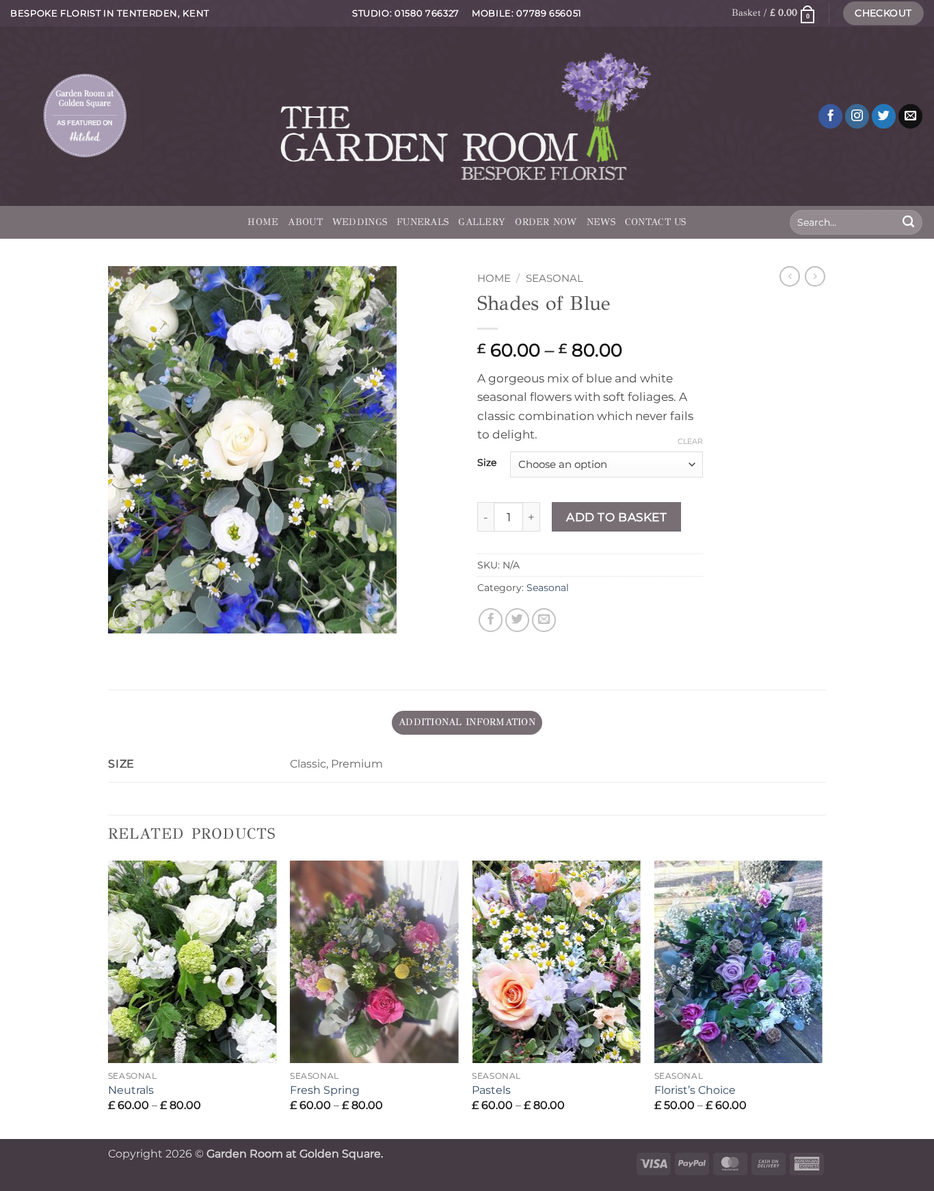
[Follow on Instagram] (857, 116)
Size (486, 463)
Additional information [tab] (467, 722)
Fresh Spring (325, 1090)
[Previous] (108, 998)
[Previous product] (815, 276)
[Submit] (908, 222)
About (305, 222)
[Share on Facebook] (491, 620)
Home (263, 222)
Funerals (423, 222)
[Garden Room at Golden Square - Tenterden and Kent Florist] (467, 116)
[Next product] (789, 276)
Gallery (481, 222)
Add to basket (616, 517)
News (601, 222)
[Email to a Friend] (544, 620)
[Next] (822, 998)
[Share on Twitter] (517, 620)
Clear (690, 441)
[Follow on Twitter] (884, 116)
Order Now (546, 222)
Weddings (359, 222)
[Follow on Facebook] (830, 116)
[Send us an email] (910, 116)
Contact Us (655, 222)
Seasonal (554, 278)
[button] (773, 13)
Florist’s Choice (695, 1090)
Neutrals (131, 1090)
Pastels (491, 1090)
